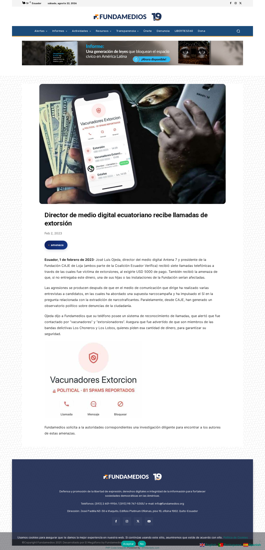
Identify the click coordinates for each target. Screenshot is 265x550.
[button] (238, 31)
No (142, 543)
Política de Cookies (235, 537)
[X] (240, 3)
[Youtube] (149, 521)
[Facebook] (230, 3)
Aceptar (128, 543)
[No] (260, 541)
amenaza (57, 245)
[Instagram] (235, 3)
